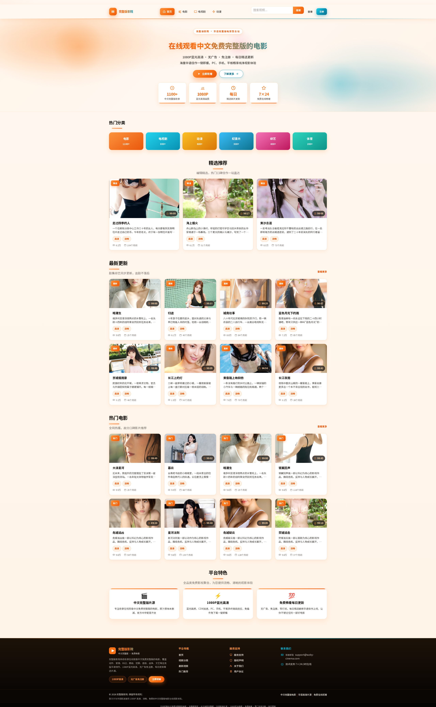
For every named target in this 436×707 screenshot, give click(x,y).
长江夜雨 (284, 378)
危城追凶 (118, 532)
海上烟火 (192, 223)
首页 (169, 11)
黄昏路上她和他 (233, 378)
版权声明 (239, 660)
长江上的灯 (175, 378)
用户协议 (239, 671)
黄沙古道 (266, 223)
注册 (321, 11)
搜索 (298, 10)
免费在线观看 (320, 694)
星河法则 (174, 532)
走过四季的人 (121, 223)
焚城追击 (284, 532)
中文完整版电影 (288, 694)
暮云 (171, 468)
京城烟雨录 (120, 378)
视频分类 (183, 660)
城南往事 (229, 313)
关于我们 (239, 666)
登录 (310, 11)
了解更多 (229, 74)
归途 (171, 313)
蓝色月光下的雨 (289, 313)
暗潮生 (117, 313)
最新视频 (183, 666)
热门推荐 (183, 671)
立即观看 (207, 74)
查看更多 (322, 271)
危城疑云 (229, 532)
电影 (185, 11)
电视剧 (202, 11)
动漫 (218, 11)
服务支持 (239, 655)
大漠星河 (118, 468)
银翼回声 (284, 468)
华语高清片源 (305, 694)
